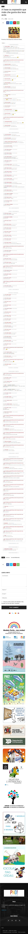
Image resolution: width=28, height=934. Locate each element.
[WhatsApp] (18, 22)
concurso (8, 557)
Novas (3, 6)
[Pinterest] (14, 22)
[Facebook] (7, 22)
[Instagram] (15, 920)
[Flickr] (12, 920)
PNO (6, 18)
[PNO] (2, 19)
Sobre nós (3, 910)
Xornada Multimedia (15, 557)
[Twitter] (11, 22)
